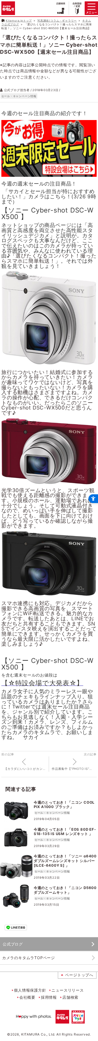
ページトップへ (79, 975)
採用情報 (49, 997)
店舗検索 (70, 997)
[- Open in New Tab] (49, 175)
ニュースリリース (67, 990)
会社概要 (27, 997)
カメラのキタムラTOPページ (28, 957)
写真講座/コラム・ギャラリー (57, 20)
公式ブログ (13, 944)
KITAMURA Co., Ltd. (38, 1034)
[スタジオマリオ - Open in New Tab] (78, 1020)
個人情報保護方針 (30, 990)
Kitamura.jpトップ (19, 20)
